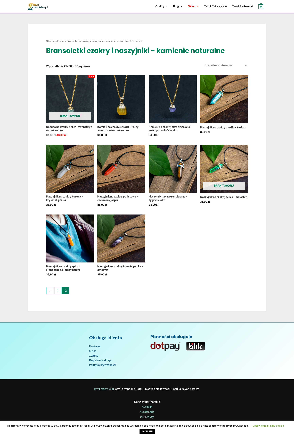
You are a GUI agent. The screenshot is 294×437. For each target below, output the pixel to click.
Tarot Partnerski (242, 6)
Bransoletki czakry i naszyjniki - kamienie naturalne (98, 41)
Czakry (159, 6)
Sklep (191, 6)
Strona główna (55, 41)
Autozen (147, 406)
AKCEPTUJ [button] (147, 431)
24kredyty (147, 417)
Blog (176, 6)
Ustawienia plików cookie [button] (268, 425)
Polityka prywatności (102, 365)
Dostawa (95, 346)
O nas (92, 351)
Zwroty (93, 355)
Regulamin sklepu (100, 360)
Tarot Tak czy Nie (215, 6)
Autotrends (147, 412)
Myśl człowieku (104, 389)
